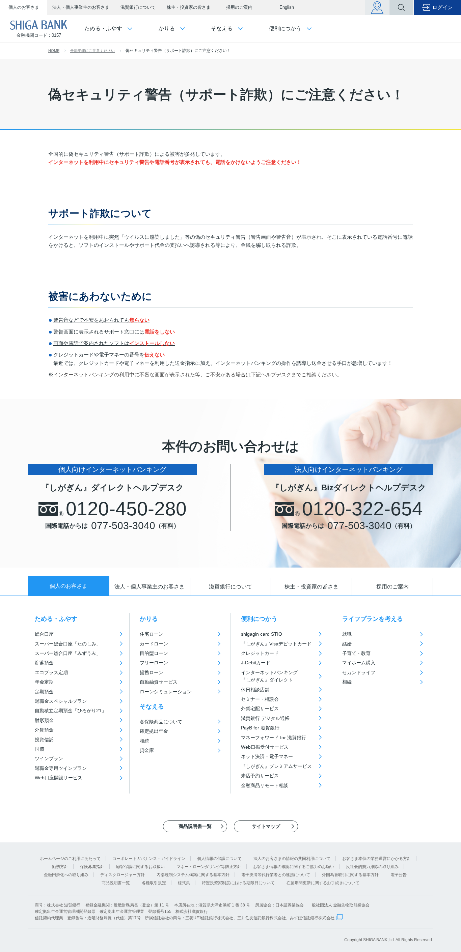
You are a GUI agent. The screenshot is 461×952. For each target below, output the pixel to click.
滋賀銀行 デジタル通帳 (265, 718)
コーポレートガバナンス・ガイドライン (148, 858)
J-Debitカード (255, 662)
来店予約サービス (260, 775)
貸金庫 (147, 750)
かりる (149, 618)
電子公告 (398, 874)
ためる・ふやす (56, 618)
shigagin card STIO (261, 634)
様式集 (184, 883)
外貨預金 (44, 729)
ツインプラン (49, 758)
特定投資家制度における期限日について (238, 883)
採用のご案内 (239, 7)
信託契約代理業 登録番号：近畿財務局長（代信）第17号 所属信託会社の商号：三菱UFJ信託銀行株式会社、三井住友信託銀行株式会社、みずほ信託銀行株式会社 (184, 918)
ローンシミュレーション (166, 691)
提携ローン (151, 672)
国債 (39, 749)
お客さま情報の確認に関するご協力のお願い (293, 866)
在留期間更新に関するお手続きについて (323, 883)
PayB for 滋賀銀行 (260, 727)
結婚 (347, 643)
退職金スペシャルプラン (61, 701)
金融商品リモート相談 (264, 785)
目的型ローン (154, 653)
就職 (347, 634)
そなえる (152, 706)
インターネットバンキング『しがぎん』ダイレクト (269, 676)
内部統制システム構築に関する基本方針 (193, 874)
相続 (144, 741)
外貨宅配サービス (260, 708)
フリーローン (154, 662)
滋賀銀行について (138, 7)
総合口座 (44, 634)
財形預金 (44, 720)
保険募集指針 (92, 866)
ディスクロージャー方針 (122, 874)
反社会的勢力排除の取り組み (372, 866)
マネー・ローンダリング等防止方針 (209, 866)
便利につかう (259, 618)
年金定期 (44, 682)
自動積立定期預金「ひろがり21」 (70, 710)
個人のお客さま (23, 7)
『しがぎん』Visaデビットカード (276, 643)
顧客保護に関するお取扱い (140, 866)
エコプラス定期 (51, 672)
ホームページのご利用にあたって (70, 858)
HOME (53, 51)
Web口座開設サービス (58, 777)
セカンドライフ (358, 672)
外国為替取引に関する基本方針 (350, 874)
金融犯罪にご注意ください (92, 51)
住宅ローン (151, 634)
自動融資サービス (159, 682)
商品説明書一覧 (116, 883)
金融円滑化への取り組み (66, 874)
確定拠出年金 (154, 731)
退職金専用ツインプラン (61, 768)
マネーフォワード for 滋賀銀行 (273, 737)
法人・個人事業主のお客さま (80, 7)
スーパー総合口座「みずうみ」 (68, 653)
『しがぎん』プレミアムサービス (276, 766)
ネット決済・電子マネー (267, 756)
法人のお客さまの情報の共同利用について (291, 858)
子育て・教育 (356, 653)
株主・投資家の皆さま (189, 7)
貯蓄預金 (44, 662)
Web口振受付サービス (265, 747)
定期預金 (44, 691)
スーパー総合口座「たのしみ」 (68, 643)
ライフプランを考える (372, 618)
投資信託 (44, 739)
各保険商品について (161, 721)
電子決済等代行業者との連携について (275, 874)
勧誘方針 (60, 866)
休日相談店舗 (255, 689)
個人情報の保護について (219, 858)
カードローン (154, 643)
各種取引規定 (154, 883)
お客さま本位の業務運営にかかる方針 (376, 858)
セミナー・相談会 (260, 699)
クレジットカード (260, 653)
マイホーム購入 (358, 662)
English (286, 7)
